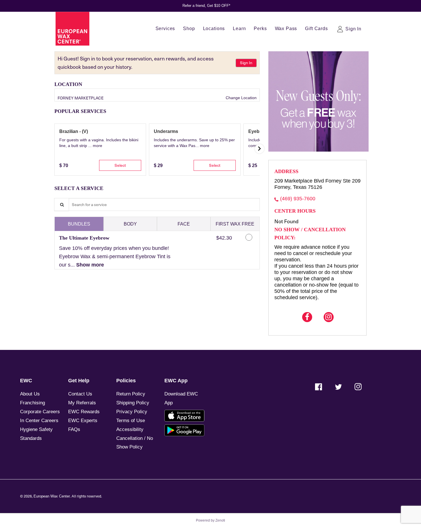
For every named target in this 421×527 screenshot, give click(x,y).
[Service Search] (61, 204)
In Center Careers (39, 420)
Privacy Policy (131, 411)
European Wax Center (52, 496)
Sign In (246, 62)
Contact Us (80, 394)
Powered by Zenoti (210, 520)
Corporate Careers (40, 411)
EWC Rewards (84, 411)
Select (120, 165)
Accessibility (129, 429)
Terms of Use (130, 420)
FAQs (74, 429)
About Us (30, 394)
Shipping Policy (132, 402)
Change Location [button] (241, 97)
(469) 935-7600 (297, 198)
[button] (97, 145)
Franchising (32, 402)
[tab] (79, 224)
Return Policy (130, 394)
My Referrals (82, 402)
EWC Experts (82, 420)
